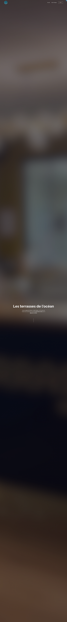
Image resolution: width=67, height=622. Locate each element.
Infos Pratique (54, 2)
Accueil (48, 2)
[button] (60, 3)
